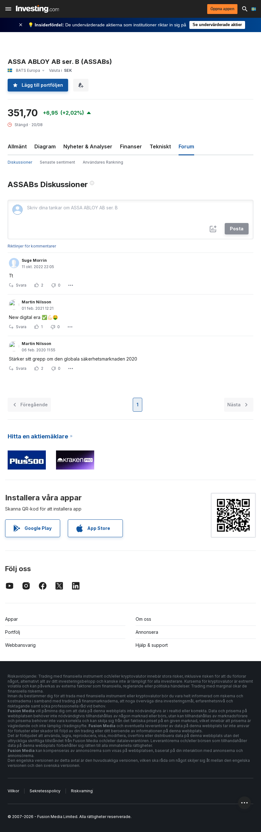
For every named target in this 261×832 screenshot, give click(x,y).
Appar (11, 619)
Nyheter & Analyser (87, 146)
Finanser (131, 146)
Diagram (45, 146)
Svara (21, 285)
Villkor (13, 790)
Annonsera (147, 632)
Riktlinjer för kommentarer (32, 246)
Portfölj (12, 632)
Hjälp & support (152, 645)
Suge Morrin (34, 260)
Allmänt (17, 146)
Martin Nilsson (36, 302)
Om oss (143, 619)
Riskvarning (82, 790)
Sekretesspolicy (45, 790)
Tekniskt (160, 146)
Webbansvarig (20, 645)
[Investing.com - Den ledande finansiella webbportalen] (37, 9)
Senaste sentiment (57, 162)
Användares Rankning (103, 162)
